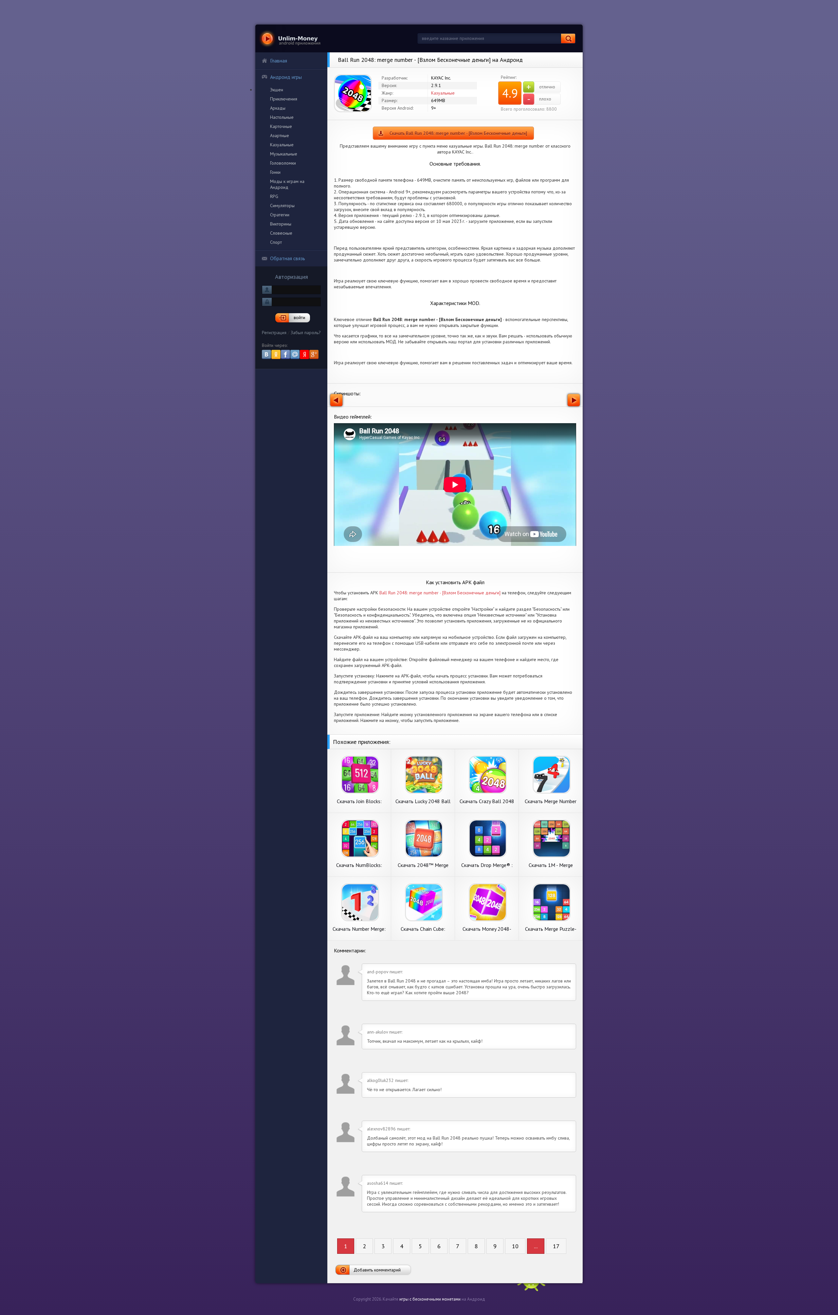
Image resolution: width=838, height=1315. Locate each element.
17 (556, 1246)
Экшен (276, 90)
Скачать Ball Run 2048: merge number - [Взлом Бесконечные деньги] (458, 133)
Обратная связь (287, 258)
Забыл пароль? (306, 332)
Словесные (281, 233)
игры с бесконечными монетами (430, 1299)
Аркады (277, 108)
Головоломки (283, 163)
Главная (278, 60)
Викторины (280, 224)
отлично (540, 87)
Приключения (283, 99)
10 (515, 1246)
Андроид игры (286, 77)
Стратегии (279, 215)
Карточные (281, 126)
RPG (274, 196)
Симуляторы (282, 205)
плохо (539, 99)
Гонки (275, 172)
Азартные (279, 135)
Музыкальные (283, 154)
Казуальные (282, 145)
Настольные (282, 117)
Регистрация (274, 332)
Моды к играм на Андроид (287, 184)
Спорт (276, 242)
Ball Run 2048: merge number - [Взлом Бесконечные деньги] (440, 593)
